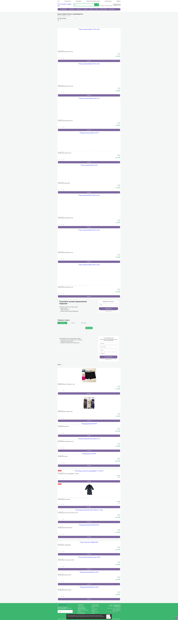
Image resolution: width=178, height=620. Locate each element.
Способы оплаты (68, 1)
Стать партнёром (108, 356)
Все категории (63, 9)
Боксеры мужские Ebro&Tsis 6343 (65, 527)
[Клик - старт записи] (97, 4)
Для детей (85, 9)
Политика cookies (82, 616)
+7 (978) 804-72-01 (117, 605)
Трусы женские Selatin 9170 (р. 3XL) (65, 86)
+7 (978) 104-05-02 (117, 604)
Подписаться (108, 308)
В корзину (89, 60)
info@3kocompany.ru (117, 606)
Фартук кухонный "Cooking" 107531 (65, 411)
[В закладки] (119, 29)
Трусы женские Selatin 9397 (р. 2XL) (65, 252)
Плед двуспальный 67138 (63, 426)
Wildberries (119, 1)
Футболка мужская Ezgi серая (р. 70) (65, 441)
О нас (58, 1)
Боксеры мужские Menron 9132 (64, 574)
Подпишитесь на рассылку (62, 607)
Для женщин (71, 9)
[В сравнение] (118, 29)
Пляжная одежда (103, 9)
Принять (108, 617)
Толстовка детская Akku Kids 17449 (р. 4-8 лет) (68, 512)
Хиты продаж (62, 322)
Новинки (73, 322)
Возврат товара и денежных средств (93, 1)
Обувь (96, 9)
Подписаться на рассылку (108, 301)
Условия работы (78, 1)
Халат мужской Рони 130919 (64, 499)
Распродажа (111, 9)
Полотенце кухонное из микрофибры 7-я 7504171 (68, 473)
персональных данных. (108, 311)
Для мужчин (78, 9)
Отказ (108, 615)
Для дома (91, 9)
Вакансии (93, 610)
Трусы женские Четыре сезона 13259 (66, 559)
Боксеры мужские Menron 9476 (64, 589)
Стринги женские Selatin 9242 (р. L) (65, 120)
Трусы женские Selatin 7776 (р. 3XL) (65, 51)
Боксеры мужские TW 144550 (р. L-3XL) (66, 384)
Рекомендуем (83, 322)
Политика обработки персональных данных (82, 608)
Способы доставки (108, 1)
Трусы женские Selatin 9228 (64, 183)
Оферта (93, 613)
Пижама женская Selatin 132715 (64, 152)
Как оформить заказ (81, 613)
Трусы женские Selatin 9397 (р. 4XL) (65, 287)
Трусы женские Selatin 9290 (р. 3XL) (65, 217)
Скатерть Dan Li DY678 (62, 456)
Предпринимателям (95, 606)
